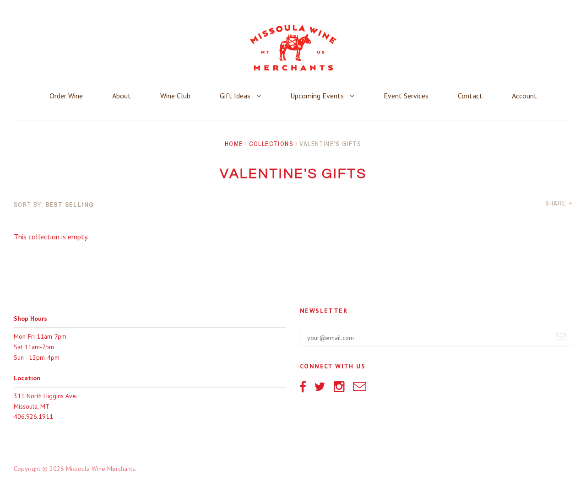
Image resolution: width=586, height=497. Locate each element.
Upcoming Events (318, 95)
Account (524, 95)
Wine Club (175, 95)
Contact (470, 95)
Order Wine (66, 95)
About (121, 95)
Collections (271, 144)
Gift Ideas (236, 95)
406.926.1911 (33, 416)
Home (234, 144)
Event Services (406, 95)
